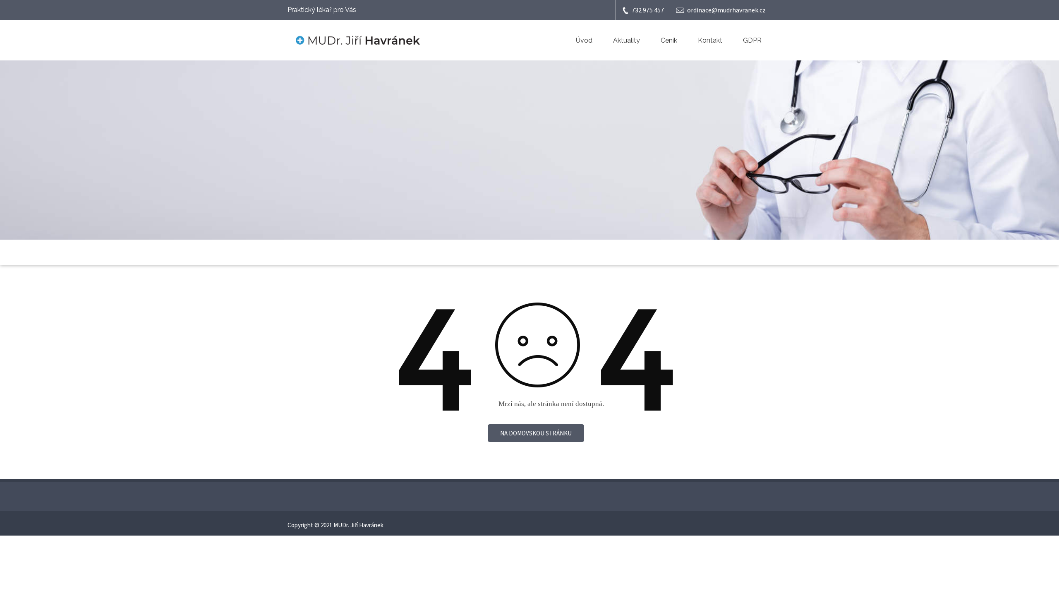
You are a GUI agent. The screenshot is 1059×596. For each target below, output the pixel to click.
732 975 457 (648, 10)
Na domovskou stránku (536, 433)
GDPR (752, 40)
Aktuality (626, 40)
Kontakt (710, 40)
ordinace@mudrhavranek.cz (726, 10)
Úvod (584, 40)
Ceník (669, 40)
